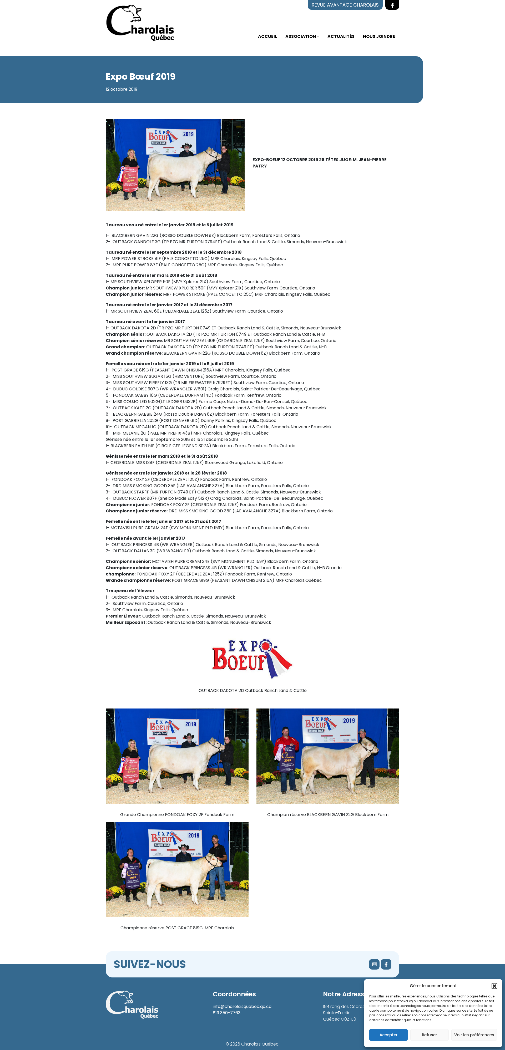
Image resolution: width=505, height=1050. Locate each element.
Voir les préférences (474, 1035)
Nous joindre (379, 36)
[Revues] (374, 964)
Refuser (429, 1035)
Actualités (341, 36)
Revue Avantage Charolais (345, 5)
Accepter (389, 1035)
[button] (494, 985)
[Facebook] (386, 964)
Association (300, 36)
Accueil (267, 36)
